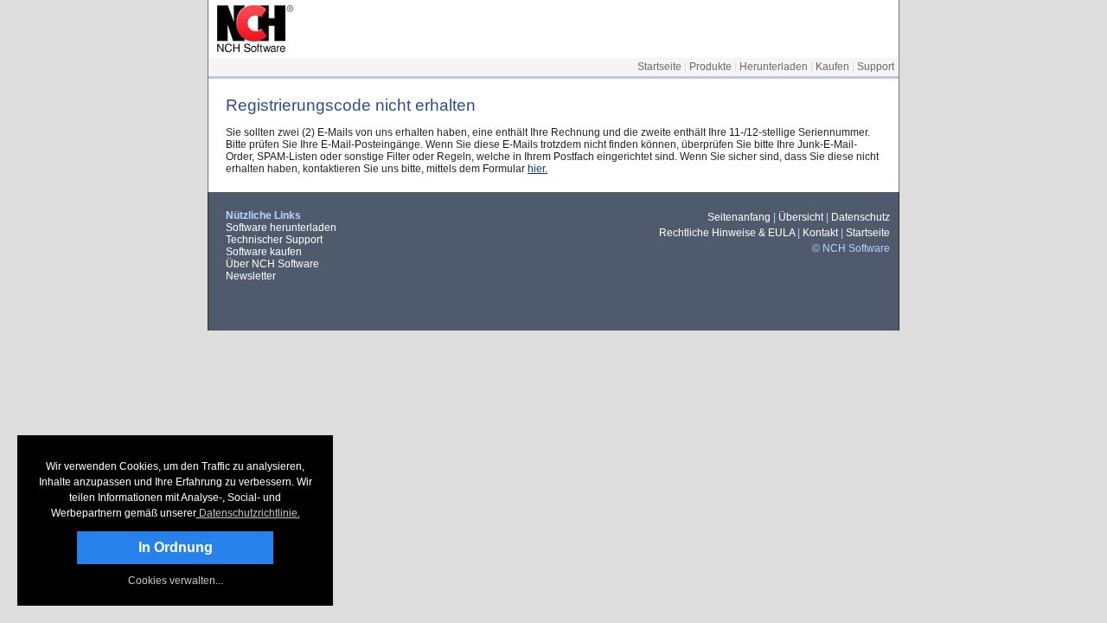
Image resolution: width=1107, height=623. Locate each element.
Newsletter (251, 276)
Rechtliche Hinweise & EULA (727, 233)
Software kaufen (264, 252)
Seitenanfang (739, 217)
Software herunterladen (281, 228)
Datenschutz (860, 217)
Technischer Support (274, 240)
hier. (537, 169)
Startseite (659, 67)
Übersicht (800, 217)
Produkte (710, 67)
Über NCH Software (272, 264)
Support (875, 67)
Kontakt (820, 233)
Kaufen (832, 67)
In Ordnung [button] (175, 547)
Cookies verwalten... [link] (175, 581)
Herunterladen (773, 67)
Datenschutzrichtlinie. (248, 513)
